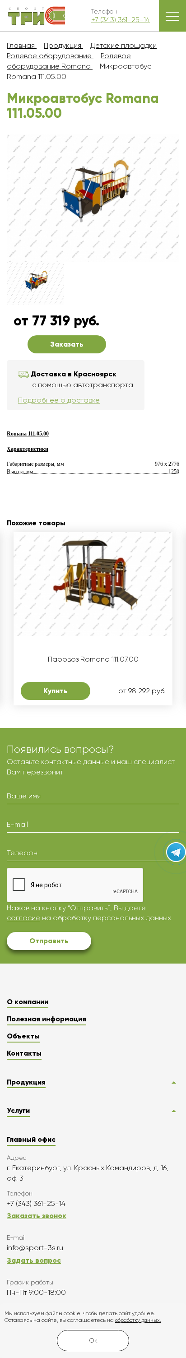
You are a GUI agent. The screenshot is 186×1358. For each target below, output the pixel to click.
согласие (23, 917)
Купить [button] (55, 690)
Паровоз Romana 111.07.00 (93, 659)
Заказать (67, 344)
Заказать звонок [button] (36, 1215)
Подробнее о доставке (59, 400)
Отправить (49, 940)
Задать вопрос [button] (34, 1260)
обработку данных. (138, 1320)
